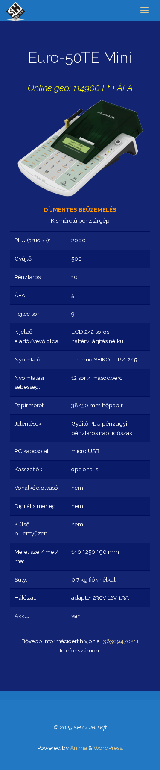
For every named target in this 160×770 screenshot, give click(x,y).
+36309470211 (120, 641)
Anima (78, 747)
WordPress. (108, 747)
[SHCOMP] (15, 10)
